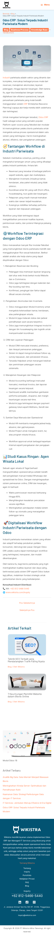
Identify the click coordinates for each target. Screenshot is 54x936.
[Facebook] (27, 902)
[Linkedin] (19, 902)
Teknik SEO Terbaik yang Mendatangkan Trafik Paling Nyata (26, 660)
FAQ (27, 882)
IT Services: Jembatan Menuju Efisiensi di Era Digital (27, 803)
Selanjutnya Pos (27, 610)
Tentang (27, 868)
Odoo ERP (43, 117)
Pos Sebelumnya (27, 603)
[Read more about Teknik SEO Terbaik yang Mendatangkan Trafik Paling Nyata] (27, 646)
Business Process (20, 30)
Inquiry (27, 872)
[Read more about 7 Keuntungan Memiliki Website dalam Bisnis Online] (27, 682)
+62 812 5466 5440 (19, 588)
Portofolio (27, 875)
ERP (26, 104)
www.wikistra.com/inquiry (18, 592)
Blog (6, 30)
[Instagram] (34, 902)
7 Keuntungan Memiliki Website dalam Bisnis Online (25, 695)
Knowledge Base (39, 30)
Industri (6, 77)
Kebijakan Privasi (27, 879)
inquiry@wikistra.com (27, 915)
